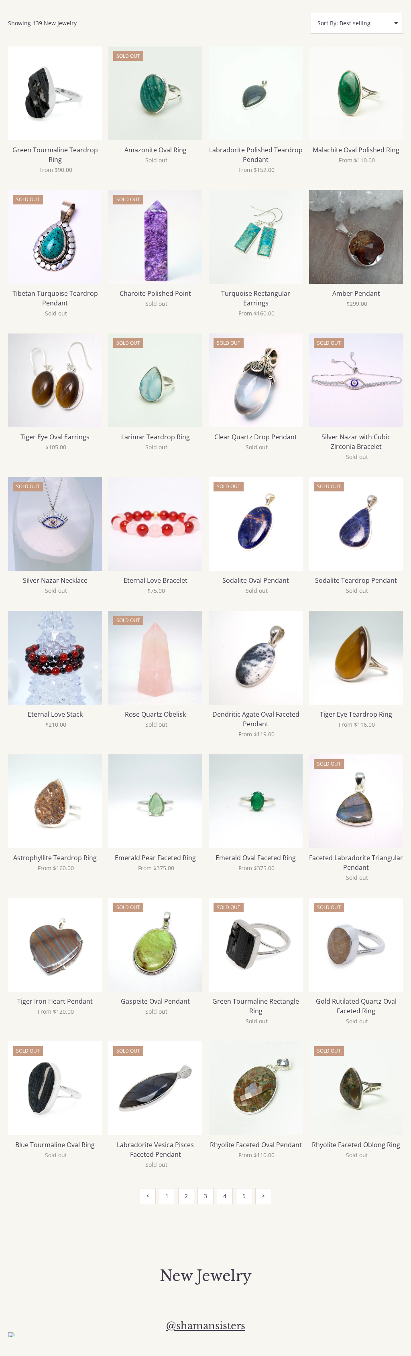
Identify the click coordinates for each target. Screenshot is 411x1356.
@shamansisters (205, 1326)
